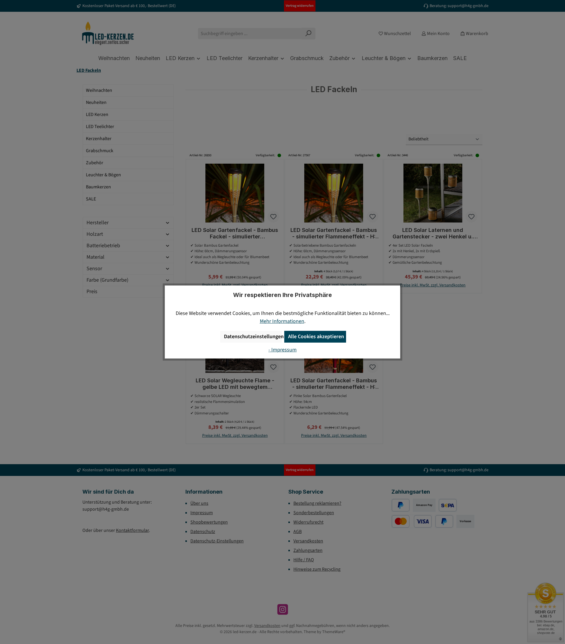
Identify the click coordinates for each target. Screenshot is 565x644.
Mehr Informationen (282, 321)
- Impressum (282, 349)
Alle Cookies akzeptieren (316, 336)
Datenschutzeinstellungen (253, 336)
